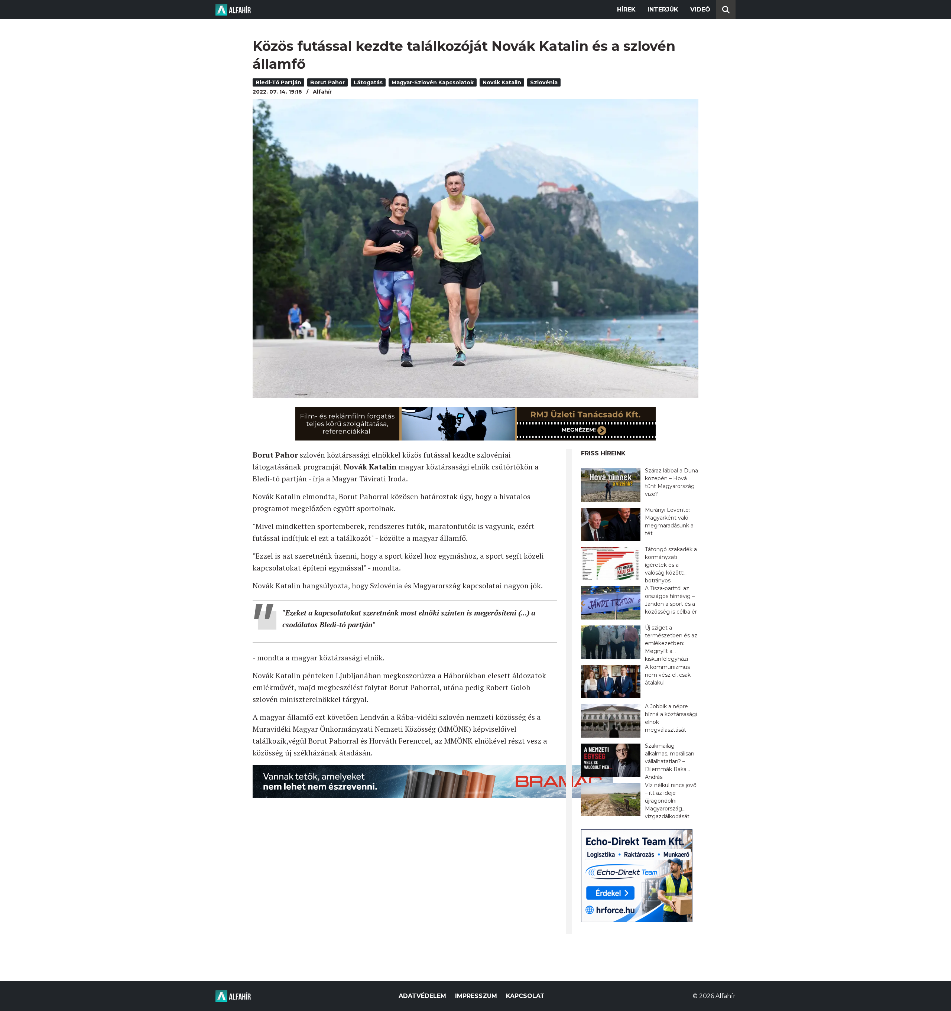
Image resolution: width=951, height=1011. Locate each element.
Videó (700, 9)
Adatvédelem (422, 995)
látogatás (368, 82)
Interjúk (662, 9)
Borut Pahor (327, 82)
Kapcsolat (525, 995)
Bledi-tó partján (278, 82)
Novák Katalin (502, 82)
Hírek (626, 9)
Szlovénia (544, 82)
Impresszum (476, 995)
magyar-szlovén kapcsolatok (433, 82)
